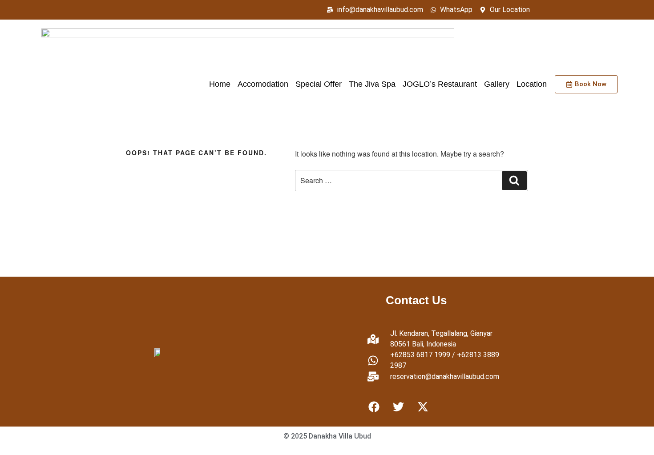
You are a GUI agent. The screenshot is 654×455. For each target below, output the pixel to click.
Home (219, 84)
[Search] (514, 180)
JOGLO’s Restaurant (440, 84)
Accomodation (263, 84)
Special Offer (318, 84)
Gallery (496, 84)
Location (532, 84)
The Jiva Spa (372, 84)
